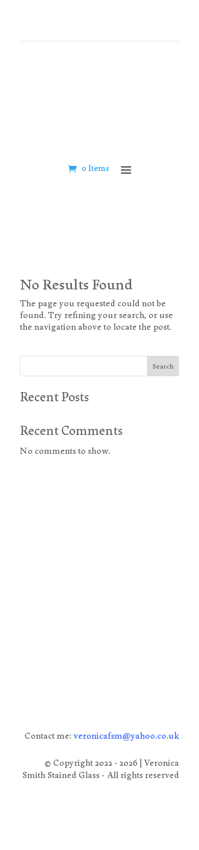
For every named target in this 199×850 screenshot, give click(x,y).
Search (163, 367)
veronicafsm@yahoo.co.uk (126, 736)
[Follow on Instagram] (166, 631)
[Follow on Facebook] (144, 631)
